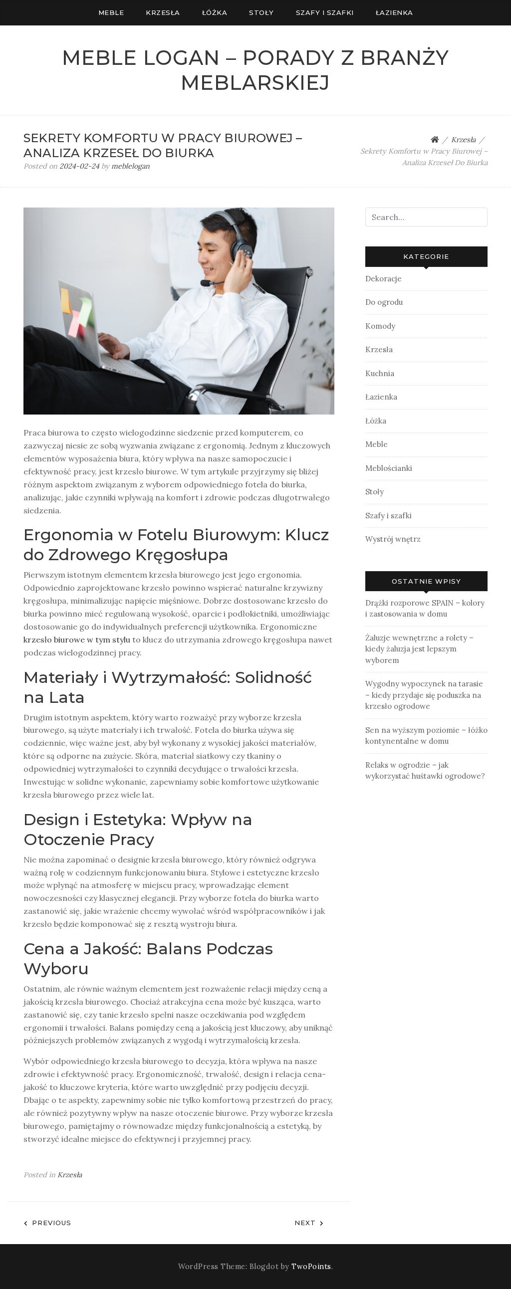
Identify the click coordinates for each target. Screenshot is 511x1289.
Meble (111, 12)
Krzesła (163, 12)
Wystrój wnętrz (393, 539)
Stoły (261, 12)
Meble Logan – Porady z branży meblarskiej (255, 70)
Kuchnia (379, 373)
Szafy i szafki (325, 12)
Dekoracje (383, 278)
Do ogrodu (384, 302)
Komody (380, 326)
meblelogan (130, 166)
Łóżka (215, 12)
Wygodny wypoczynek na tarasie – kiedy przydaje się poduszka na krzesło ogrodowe (424, 695)
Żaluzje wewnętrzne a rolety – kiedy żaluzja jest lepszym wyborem (419, 649)
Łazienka (394, 12)
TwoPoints (311, 1266)
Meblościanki (388, 468)
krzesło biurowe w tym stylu (76, 639)
